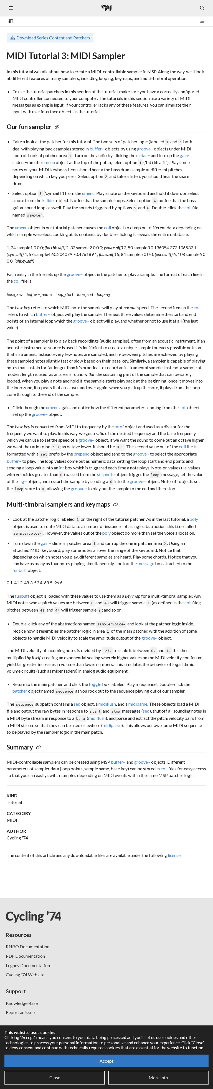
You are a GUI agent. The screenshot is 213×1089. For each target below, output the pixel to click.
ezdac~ (143, 155)
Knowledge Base (22, 1003)
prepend (82, 453)
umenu (48, 162)
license (174, 855)
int (61, 467)
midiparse (137, 703)
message (146, 563)
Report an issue (20, 1012)
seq (77, 703)
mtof (119, 426)
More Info (158, 1077)
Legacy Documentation (28, 965)
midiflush (107, 703)
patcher (19, 690)
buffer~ (97, 148)
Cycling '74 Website (25, 974)
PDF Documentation (25, 956)
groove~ (145, 148)
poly (194, 519)
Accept (106, 1060)
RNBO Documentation (27, 946)
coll (187, 207)
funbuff (19, 570)
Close (54, 1077)
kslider (48, 200)
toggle (95, 684)
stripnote (106, 474)
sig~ (23, 481)
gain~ (185, 155)
